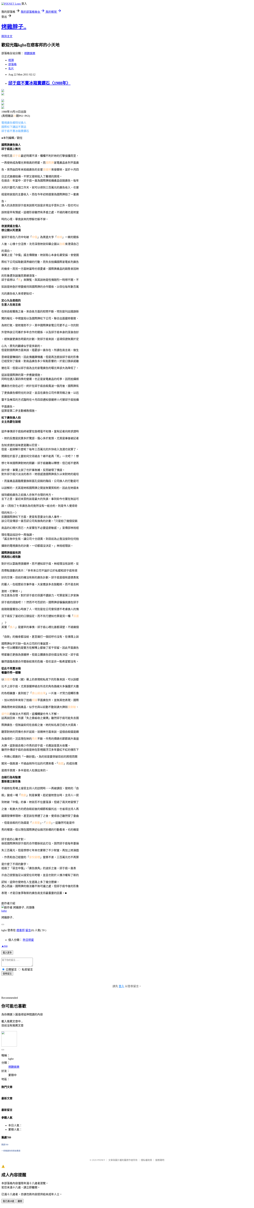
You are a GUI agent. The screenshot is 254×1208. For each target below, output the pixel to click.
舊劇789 (4, 1145)
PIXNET (101, 1160)
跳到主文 (6, 36)
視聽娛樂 (29, 53)
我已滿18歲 (8, 1201)
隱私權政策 (146, 1160)
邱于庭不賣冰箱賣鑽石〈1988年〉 (39, 83)
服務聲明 (159, 1160)
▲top (4, 945)
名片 (11, 68)
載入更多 (7, 952)
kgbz (4, 910)
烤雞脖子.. (13, 27)
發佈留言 (7, 973)
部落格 (12, 64)
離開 (20, 1201)
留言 (28, 930)
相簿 (11, 60)
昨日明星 (28, 939)
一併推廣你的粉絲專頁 (10, 1151)
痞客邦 (20, 930)
